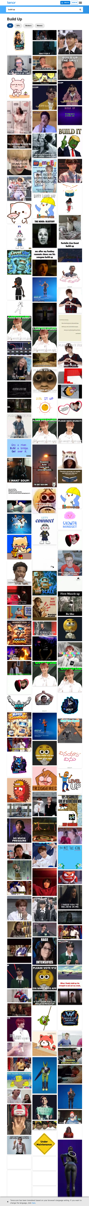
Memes (39, 25)
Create (66, 2)
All (10, 25)
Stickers (28, 25)
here (33, 1203)
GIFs (18, 25)
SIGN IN (74, 2)
